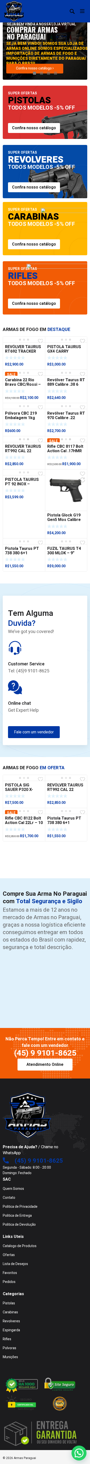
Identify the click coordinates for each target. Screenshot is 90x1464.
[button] (79, 1453)
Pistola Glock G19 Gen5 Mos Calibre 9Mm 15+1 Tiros (64, 519)
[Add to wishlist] (40, 341)
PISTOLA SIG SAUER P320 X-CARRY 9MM (19, 789)
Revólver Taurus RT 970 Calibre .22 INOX (66, 417)
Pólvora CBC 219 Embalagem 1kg (21, 415)
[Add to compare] (82, 479)
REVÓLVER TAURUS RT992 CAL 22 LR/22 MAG (23, 451)
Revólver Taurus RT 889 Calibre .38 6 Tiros (66, 384)
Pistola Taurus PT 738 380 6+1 (22, 551)
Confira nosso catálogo (34, 68)
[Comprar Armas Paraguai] (14, 11)
